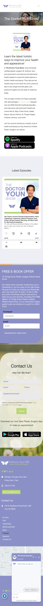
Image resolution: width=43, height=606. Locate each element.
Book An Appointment (11, 492)
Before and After (9, 527)
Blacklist (6, 536)
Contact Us (7, 539)
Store (5, 530)
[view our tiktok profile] (12, 471)
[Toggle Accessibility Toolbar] (4, 596)
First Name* (7, 312)
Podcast (6, 533)
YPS (4, 521)
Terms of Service (13, 405)
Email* (5, 322)
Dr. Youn (6, 517)
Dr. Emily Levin (24, 102)
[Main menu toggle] (38, 6)
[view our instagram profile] (7, 471)
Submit (21, 411)
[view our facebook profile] (2, 471)
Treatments (7, 524)
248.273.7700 (10, 486)
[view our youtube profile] (5, 471)
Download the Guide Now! (15, 333)
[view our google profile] (10, 471)
